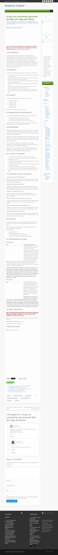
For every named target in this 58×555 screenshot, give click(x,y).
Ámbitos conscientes (46, 100)
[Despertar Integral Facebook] (50, 1)
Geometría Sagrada (47, 149)
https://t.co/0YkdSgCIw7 (34, 520)
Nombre (8, 480)
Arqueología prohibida (47, 133)
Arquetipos (47, 135)
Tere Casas (17, 400)
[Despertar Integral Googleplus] (48, 1)
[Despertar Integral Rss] (43, 1)
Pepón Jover (21, 21)
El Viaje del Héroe (35, 22)
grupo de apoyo (28, 395)
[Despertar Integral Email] (45, 1)
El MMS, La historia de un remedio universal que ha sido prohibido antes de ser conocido (9, 526)
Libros (44, 124)
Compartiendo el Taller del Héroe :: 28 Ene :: (17, 387)
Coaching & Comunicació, (33, 318)
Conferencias (47, 89)
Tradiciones (47, 170)
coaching (8, 395)
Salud (46, 162)
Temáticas (24, 23)
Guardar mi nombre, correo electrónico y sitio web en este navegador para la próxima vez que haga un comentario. (21, 497)
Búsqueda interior (14, 22)
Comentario (9, 466)
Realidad (47, 160)
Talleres (47, 96)
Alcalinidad (47, 128)
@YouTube (33, 518)
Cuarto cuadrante (28, 22)
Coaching (19, 22)
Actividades (30, 21)
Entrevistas (45, 120)
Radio (46, 93)
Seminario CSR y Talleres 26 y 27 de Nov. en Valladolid (19, 386)
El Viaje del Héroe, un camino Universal (16, 390)
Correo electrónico (10, 485)
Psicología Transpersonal (47, 158)
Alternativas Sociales (47, 131)
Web (7, 490)
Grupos (7, 23)
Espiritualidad (47, 147)
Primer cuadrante (12, 23)
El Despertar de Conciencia (47, 143)
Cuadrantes (23, 22)
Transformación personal (47, 174)
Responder (12, 436)
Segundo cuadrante (19, 23)
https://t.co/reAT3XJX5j (34, 540)
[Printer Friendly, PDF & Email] (10, 382)
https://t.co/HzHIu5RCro (34, 530)
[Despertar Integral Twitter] (52, 1)
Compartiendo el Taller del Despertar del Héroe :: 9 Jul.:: (19, 388)
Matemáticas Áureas (47, 155)
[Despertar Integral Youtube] (46, 1)
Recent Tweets (33, 514)
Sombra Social (47, 164)
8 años (31, 526)
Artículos (45, 103)
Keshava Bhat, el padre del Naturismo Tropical (10, 542)
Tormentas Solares (47, 167)
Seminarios (47, 94)
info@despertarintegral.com (18, 321)
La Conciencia (47, 152)
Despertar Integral (14, 5)
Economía (47, 139)
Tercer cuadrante (30, 23)
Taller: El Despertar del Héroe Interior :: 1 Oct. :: (18, 391)
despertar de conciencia (18, 395)
